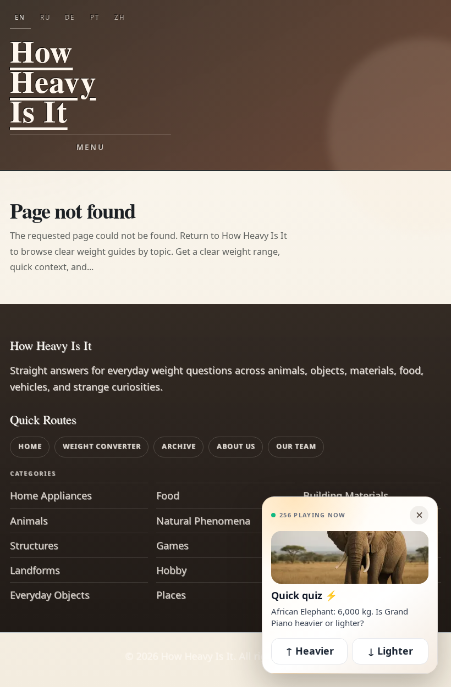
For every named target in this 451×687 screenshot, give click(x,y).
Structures (34, 545)
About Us (236, 446)
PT (95, 17)
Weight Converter (102, 446)
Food (167, 495)
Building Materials (345, 495)
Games (172, 545)
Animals (29, 520)
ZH (119, 17)
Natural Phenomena (203, 520)
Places (171, 594)
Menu (90, 147)
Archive (179, 446)
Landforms (35, 570)
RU (45, 17)
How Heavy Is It (53, 81)
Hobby (171, 570)
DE (70, 17)
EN (20, 17)
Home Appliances (51, 495)
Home (30, 446)
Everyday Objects (50, 594)
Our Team (296, 446)
